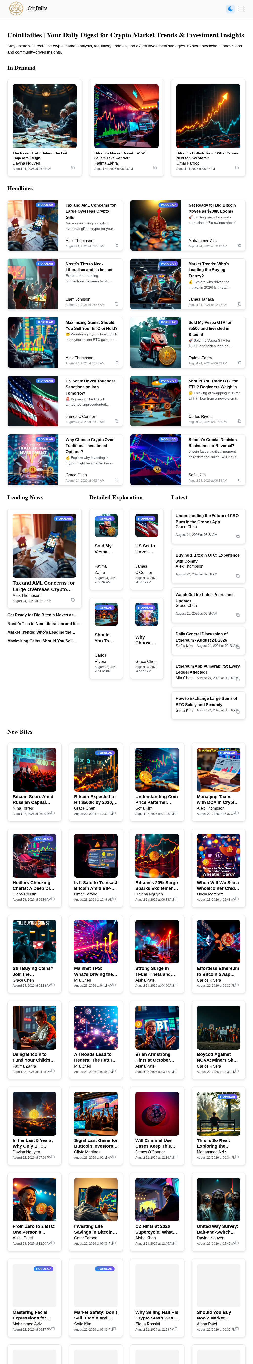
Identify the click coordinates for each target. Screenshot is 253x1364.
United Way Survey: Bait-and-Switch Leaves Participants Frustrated (218, 1229)
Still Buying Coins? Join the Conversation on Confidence (33, 971)
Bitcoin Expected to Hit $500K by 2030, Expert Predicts (95, 799)
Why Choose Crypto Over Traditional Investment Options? (90, 446)
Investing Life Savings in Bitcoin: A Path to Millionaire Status (95, 1229)
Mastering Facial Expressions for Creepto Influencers (33, 1315)
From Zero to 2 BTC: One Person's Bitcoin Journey (34, 1229)
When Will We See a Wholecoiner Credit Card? (218, 886)
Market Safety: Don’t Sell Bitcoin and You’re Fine (95, 1315)
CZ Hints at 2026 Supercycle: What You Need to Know (154, 1229)
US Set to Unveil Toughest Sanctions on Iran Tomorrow (90, 387)
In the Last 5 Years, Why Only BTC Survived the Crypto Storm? (34, 1143)
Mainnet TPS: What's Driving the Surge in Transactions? (93, 971)
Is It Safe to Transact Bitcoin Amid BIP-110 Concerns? (95, 886)
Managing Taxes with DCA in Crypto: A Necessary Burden (218, 799)
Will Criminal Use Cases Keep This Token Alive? (153, 1143)
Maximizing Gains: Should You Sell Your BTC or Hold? (39, 641)
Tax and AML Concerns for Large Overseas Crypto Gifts (91, 211)
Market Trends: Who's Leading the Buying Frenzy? (209, 270)
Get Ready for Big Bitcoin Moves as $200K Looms (40, 615)
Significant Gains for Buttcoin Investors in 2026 (96, 1143)
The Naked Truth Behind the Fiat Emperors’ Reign (40, 155)
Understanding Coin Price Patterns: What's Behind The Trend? (156, 799)
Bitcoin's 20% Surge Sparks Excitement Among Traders (156, 886)
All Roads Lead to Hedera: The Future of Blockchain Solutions (94, 1057)
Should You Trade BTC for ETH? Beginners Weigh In (105, 638)
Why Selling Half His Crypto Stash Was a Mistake (156, 1315)
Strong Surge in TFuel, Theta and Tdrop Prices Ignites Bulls (156, 971)
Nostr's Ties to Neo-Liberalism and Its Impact (42, 624)
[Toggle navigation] (241, 9)
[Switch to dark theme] (230, 9)
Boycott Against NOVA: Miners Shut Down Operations (217, 1057)
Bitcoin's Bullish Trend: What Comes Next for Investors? (207, 155)
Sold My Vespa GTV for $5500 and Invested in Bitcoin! (210, 328)
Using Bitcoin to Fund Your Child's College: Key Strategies (31, 1057)
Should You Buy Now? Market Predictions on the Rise (216, 1315)
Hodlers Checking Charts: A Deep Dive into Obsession (34, 886)
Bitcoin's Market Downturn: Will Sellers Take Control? (121, 155)
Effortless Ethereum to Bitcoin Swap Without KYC (218, 971)
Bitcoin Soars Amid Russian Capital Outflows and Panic (33, 799)
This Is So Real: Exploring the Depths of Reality (215, 1143)
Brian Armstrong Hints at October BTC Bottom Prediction (152, 1057)
